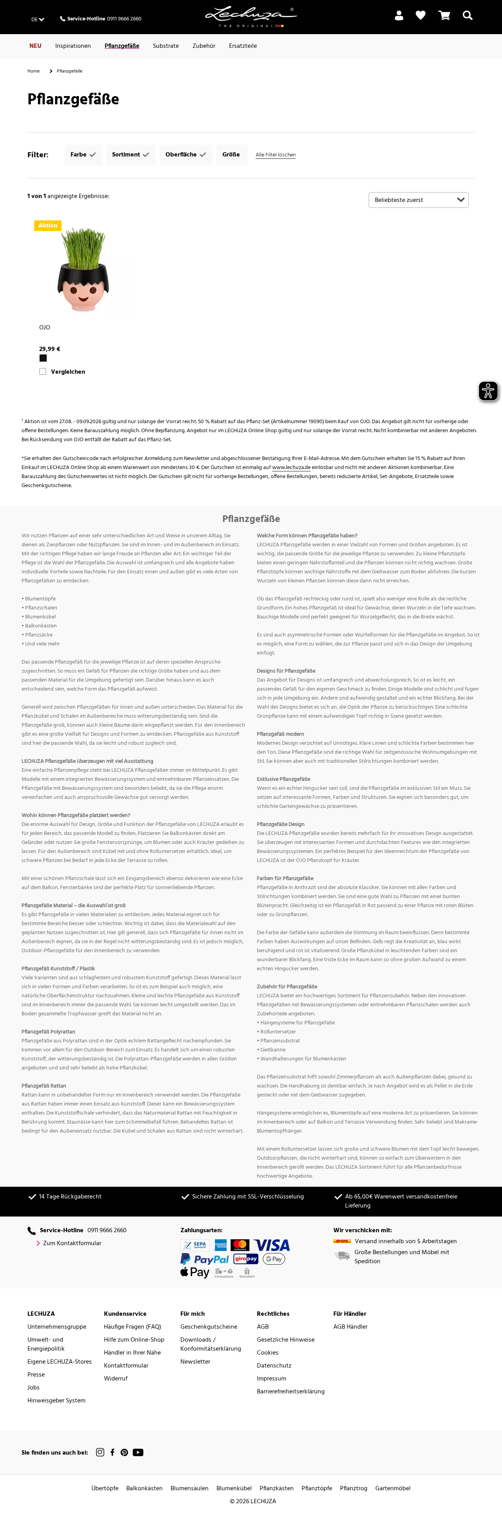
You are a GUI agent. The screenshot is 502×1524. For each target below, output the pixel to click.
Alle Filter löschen (276, 155)
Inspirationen (73, 46)
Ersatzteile (243, 46)
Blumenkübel (234, 1488)
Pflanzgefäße (122, 46)
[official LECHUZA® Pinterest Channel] (124, 1452)
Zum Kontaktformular (72, 1243)
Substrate (166, 46)
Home (33, 71)
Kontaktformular (126, 1366)
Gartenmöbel (393, 1488)
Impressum (271, 1379)
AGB (263, 1327)
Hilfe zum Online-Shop (134, 1340)
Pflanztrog (353, 1488)
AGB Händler (350, 1327)
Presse (36, 1375)
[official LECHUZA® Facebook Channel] (112, 1452)
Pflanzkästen (277, 1488)
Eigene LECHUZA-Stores (59, 1362)
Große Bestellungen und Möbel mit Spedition (402, 1257)
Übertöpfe (104, 1488)
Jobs (33, 1388)
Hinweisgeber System (56, 1401)
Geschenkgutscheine (208, 1327)
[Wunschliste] (420, 15)
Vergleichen (68, 372)
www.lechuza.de (291, 467)
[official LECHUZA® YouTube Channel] (138, 1452)
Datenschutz (274, 1366)
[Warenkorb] (444, 20)
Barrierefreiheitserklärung (291, 1392)
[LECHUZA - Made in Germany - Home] (251, 16)
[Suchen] (467, 20)
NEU (35, 46)
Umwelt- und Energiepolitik (46, 1345)
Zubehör (204, 46)
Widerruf (115, 1379)
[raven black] (43, 358)
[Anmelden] (399, 20)
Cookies (267, 1353)
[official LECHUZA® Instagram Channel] (100, 1452)
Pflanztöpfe (317, 1488)
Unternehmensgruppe (56, 1327)
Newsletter (195, 1362)
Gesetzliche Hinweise (286, 1340)
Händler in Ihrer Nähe (132, 1353)
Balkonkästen (144, 1488)
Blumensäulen (190, 1488)
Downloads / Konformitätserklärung (210, 1345)
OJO (44, 328)
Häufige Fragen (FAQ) (132, 1327)
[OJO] (83, 270)
